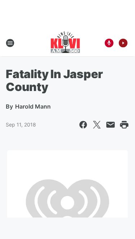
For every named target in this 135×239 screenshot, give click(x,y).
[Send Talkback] (109, 43)
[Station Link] (65, 43)
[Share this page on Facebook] (83, 125)
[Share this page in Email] (110, 125)
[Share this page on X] (97, 125)
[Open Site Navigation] (10, 43)
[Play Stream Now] (123, 43)
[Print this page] (124, 125)
